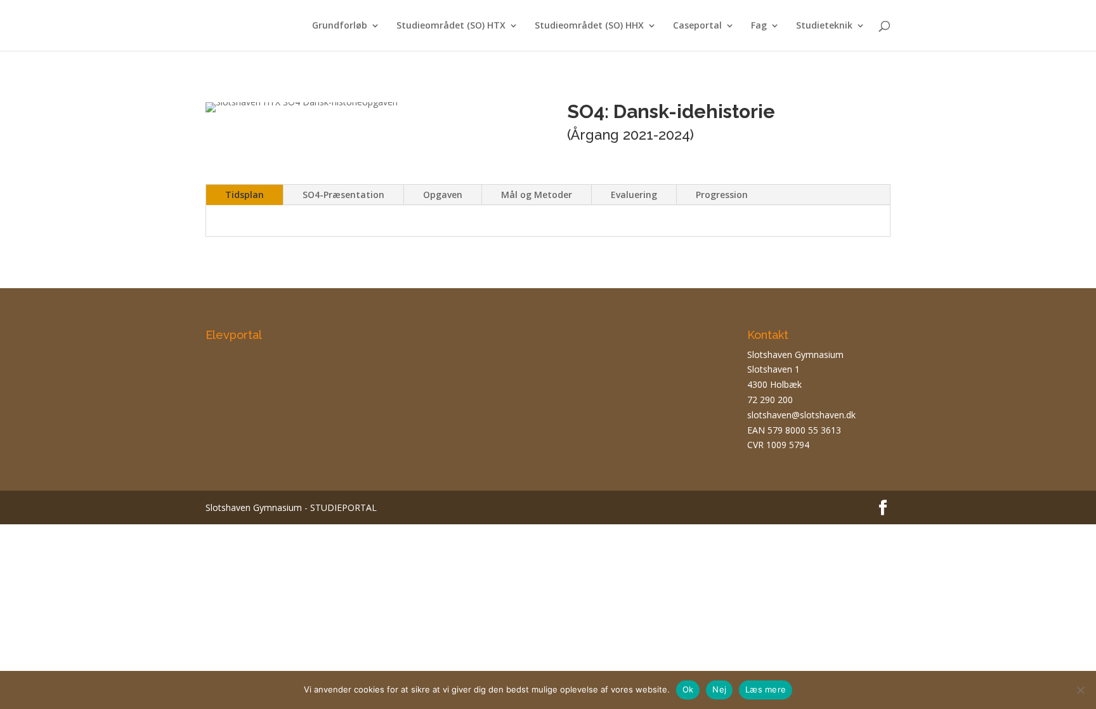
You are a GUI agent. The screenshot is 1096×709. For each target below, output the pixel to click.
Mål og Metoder (536, 195)
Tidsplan (244, 195)
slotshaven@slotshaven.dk (801, 415)
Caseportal (697, 26)
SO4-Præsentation (343, 195)
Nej (719, 689)
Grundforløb (339, 26)
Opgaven (442, 195)
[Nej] (1080, 690)
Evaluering (634, 195)
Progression (722, 195)
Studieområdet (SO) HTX (451, 26)
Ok (688, 689)
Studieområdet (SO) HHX (589, 26)
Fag (759, 26)
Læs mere (765, 689)
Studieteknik (824, 26)
